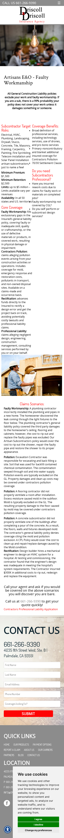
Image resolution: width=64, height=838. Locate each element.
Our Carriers (45, 749)
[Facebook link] (8, 802)
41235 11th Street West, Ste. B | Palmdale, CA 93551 (25, 653)
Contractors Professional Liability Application (31, 609)
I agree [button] (38, 819)
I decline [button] (38, 824)
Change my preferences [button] (38, 830)
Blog (21, 755)
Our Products (21, 744)
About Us (29, 749)
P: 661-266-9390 (13, 782)
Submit (28, 713)
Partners (9, 755)
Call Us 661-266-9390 (19, 3)
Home (7, 744)
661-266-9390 (30, 601)
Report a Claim (12, 749)
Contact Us (33, 755)
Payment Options (42, 744)
